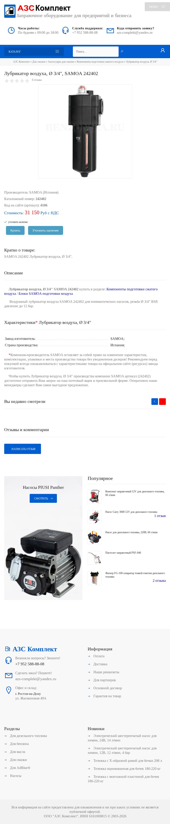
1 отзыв (160, 516)
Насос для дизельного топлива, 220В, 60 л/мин (131, 532)
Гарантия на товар (107, 696)
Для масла (17, 752)
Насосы (15, 776)
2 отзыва (159, 580)
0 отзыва (37, 79)
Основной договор (107, 688)
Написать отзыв (23, 449)
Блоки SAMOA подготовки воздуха (46, 293)
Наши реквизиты (106, 672)
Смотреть (41, 498)
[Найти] (122, 52)
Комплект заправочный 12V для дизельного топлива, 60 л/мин (134, 493)
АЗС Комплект (21, 61)
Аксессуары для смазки (61, 61)
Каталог (15, 51)
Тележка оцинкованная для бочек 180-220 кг (127, 769)
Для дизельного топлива (28, 736)
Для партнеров (104, 680)
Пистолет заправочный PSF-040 (123, 552)
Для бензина (19, 744)
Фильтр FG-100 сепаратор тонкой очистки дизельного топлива (135, 575)
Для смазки (38, 61)
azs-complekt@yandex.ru (135, 32)
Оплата (98, 656)
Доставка (100, 664)
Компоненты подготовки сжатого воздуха (100, 61)
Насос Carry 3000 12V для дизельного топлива (131, 511)
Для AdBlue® (19, 768)
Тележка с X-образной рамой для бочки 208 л (127, 761)
